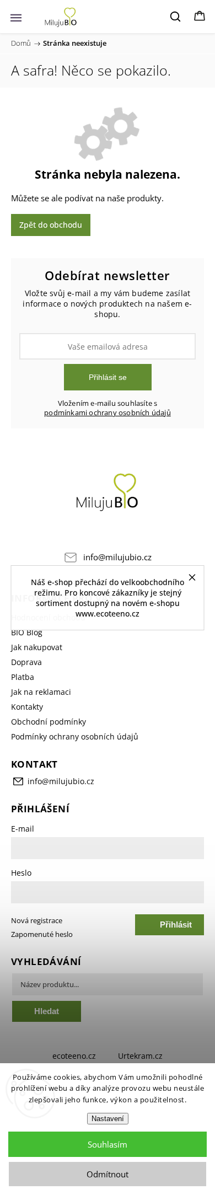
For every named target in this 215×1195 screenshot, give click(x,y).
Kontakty (27, 706)
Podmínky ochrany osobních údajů (74, 736)
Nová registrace (36, 920)
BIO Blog (26, 632)
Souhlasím (107, 1144)
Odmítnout (107, 1174)
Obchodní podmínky (48, 721)
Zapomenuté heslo (42, 934)
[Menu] (16, 17)
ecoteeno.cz (74, 1056)
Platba (22, 677)
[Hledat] (175, 16)
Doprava (26, 662)
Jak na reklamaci (41, 692)
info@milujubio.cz (117, 557)
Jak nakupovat (36, 647)
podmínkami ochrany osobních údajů (107, 412)
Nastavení (108, 1118)
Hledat (46, 1011)
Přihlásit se (108, 377)
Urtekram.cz (140, 1056)
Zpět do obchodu (50, 224)
